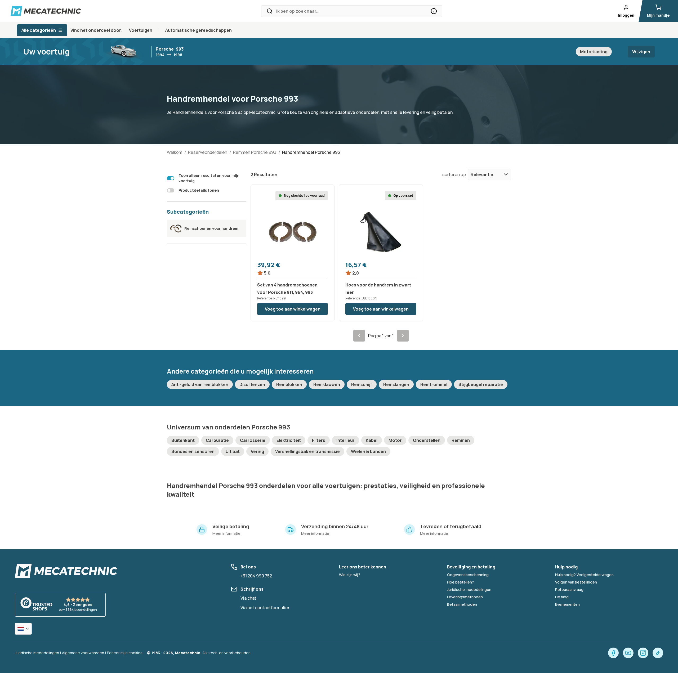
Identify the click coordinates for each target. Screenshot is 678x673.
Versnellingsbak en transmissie (307, 451)
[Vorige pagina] (359, 336)
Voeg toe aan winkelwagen (292, 309)
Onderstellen (426, 440)
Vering (257, 451)
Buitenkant (183, 440)
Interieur (345, 440)
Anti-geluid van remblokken (199, 384)
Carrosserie (252, 440)
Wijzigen (641, 52)
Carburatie (217, 440)
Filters (318, 440)
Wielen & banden (368, 451)
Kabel (371, 440)
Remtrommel (433, 384)
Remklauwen (326, 384)
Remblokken (289, 384)
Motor (395, 440)
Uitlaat (233, 451)
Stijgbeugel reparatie (480, 384)
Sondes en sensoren (193, 451)
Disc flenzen (252, 384)
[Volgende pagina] (403, 336)
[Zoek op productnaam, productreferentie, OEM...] (434, 11)
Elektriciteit (288, 440)
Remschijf (361, 384)
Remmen (461, 440)
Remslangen (396, 384)
